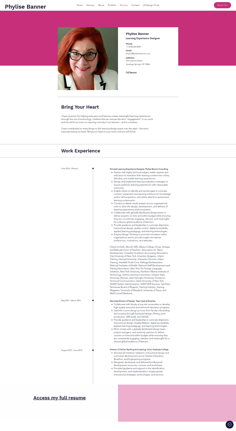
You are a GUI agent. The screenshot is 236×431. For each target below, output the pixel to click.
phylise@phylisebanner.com (138, 53)
